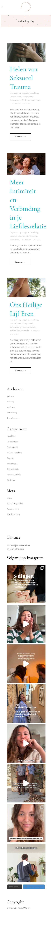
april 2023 (11, 407)
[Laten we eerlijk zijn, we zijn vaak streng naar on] (26, 584)
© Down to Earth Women (19, 908)
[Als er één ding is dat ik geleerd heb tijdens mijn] (26, 863)
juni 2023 (10, 396)
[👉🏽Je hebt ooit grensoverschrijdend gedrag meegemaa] (26, 783)
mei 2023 (10, 401)
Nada (38, 100)
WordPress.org (13, 514)
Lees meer (20, 136)
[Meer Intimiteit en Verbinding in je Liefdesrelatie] (26, 164)
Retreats (10, 458)
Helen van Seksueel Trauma (24, 78)
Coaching (34, 93)
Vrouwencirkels (28, 327)
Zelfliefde (25, 100)
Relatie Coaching (30, 236)
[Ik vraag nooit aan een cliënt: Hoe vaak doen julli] (26, 823)
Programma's (28, 96)
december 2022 (13, 418)
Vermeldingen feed (15, 503)
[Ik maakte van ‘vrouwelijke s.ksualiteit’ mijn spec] (26, 743)
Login (9, 497)
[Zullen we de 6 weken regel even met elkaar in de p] (26, 624)
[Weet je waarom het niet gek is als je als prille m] (26, 703)
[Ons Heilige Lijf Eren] (26, 287)
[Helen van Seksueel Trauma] (26, 52)
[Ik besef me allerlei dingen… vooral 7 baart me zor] (26, 663)
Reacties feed (13, 508)
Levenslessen (15, 96)
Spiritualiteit (13, 469)
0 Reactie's (16, 103)
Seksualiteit (15, 100)
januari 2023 (12, 412)
